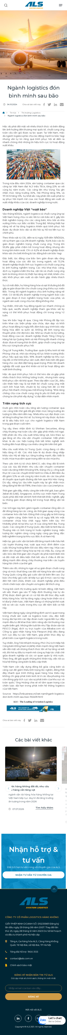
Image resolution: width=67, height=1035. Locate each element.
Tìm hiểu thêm (44, 807)
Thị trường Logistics (30, 113)
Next (58, 788)
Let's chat (55, 1018)
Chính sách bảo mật (21, 965)
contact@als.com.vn (21, 958)
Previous (8, 788)
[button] (52, 1020)
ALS (34, 5)
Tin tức (13, 113)
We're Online (54, 1021)
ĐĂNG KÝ (33, 996)
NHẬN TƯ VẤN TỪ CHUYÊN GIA (33, 875)
